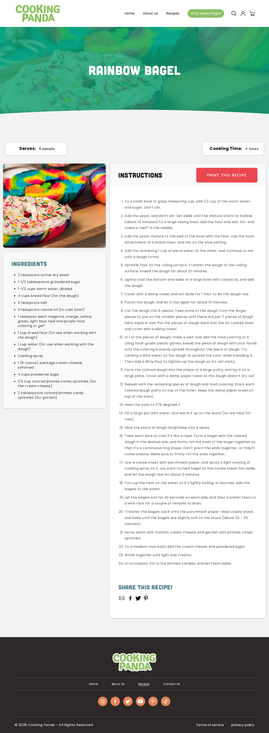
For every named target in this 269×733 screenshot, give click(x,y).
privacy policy (242, 724)
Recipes (144, 684)
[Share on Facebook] (130, 598)
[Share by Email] (121, 598)
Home (93, 684)
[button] (233, 13)
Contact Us (171, 684)
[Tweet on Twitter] (138, 598)
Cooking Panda (41, 724)
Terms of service (210, 724)
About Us (118, 684)
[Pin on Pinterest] (146, 598)
